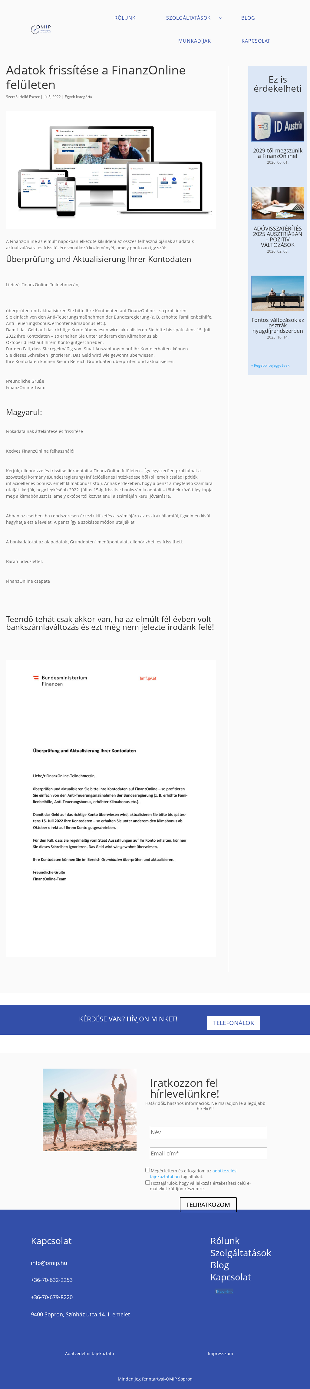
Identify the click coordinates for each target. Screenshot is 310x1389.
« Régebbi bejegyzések (270, 365)
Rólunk (125, 18)
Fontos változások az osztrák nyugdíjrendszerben (278, 325)
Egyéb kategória (78, 96)
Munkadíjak (194, 41)
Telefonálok (233, 1023)
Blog (248, 18)
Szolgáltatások (188, 18)
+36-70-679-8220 (52, 1297)
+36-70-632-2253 (52, 1279)
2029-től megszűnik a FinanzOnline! (277, 153)
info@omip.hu (49, 1262)
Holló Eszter (29, 96)
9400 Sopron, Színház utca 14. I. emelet (80, 1314)
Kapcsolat (256, 41)
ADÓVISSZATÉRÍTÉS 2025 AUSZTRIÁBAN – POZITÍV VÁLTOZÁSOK (277, 236)
